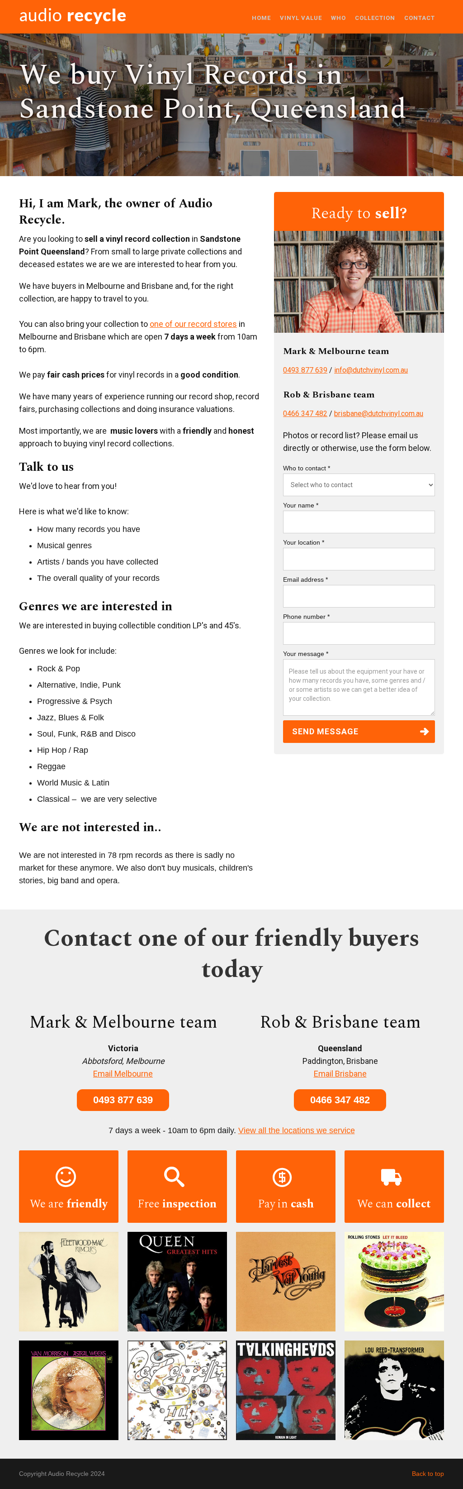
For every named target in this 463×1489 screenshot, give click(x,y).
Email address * (305, 579)
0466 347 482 (305, 413)
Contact (419, 17)
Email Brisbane (340, 1073)
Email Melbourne (123, 1073)
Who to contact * (306, 468)
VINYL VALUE (301, 17)
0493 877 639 (305, 370)
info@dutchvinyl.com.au (371, 370)
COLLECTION (375, 17)
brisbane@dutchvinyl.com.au (378, 413)
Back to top (428, 1473)
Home (261, 17)
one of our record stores (193, 324)
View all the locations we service (296, 1130)
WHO (338, 17)
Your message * (305, 653)
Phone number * (306, 616)
